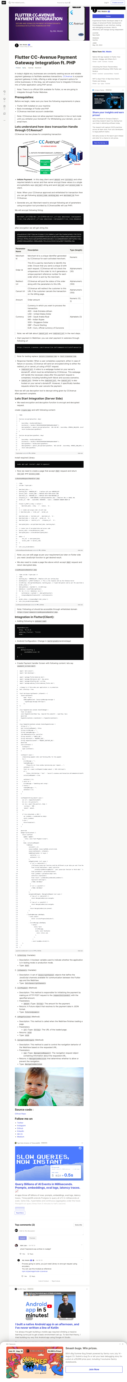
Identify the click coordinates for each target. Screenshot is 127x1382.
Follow (108, 16)
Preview (32, 1238)
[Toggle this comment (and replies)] (16, 1248)
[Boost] (4, 114)
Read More (20, 1213)
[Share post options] (4, 120)
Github (20, 1128)
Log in (106, 3)
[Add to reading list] (4, 107)
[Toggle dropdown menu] (82, 1142)
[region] (49, 432)
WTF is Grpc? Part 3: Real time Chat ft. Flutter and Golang (106, 81)
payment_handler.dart (22, 950)
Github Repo (20, 1114)
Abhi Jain (23, 1245)
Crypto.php (19, 453)
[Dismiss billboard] (122, 1344)
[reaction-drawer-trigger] (4, 92)
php (24, 68)
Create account (117, 3)
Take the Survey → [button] (100, 143)
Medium (20, 1137)
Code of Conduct (43, 1281)
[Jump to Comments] (4, 100)
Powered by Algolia (63, 2)
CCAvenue (67, 76)
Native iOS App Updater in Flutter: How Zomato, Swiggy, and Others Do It (106, 59)
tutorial (30, 68)
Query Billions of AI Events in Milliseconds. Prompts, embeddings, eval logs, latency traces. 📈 (47, 1187)
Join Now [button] (94, 1369)
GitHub (33, 453)
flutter (18, 68)
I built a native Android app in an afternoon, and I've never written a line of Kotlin (47, 1326)
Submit (22, 1238)
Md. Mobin (23, 45)
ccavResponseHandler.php (23, 604)
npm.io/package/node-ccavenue (34, 1271)
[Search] (9, 2)
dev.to (20, 1134)
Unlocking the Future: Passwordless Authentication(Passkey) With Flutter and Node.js (106, 70)
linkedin (20, 1131)
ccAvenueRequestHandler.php (24, 550)
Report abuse (56, 1281)
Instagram (21, 1125)
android (38, 68)
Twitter (20, 1123)
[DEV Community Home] (3, 2)
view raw (80, 453)
